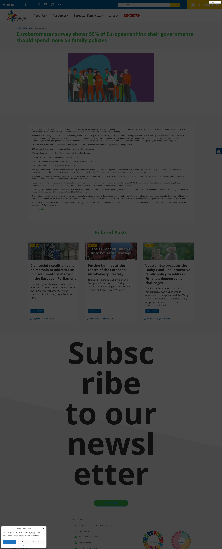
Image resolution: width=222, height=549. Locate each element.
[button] (44, 529)
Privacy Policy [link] (23, 545)
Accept (9, 542)
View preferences (38, 542)
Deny (23, 542)
